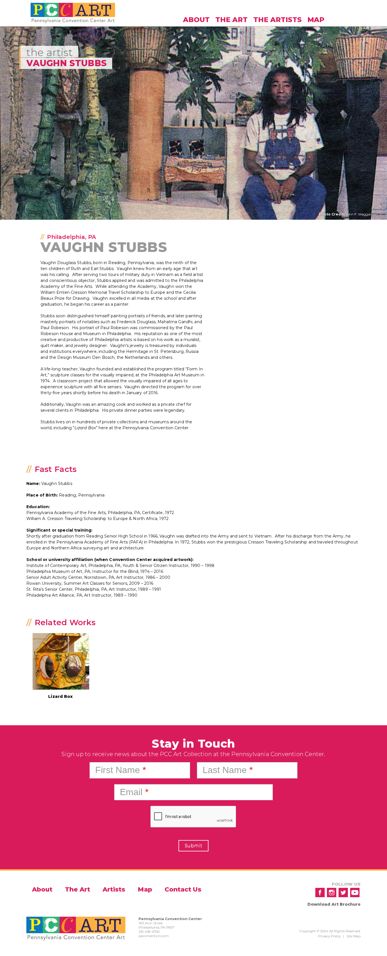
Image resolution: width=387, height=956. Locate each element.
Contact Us (183, 889)
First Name (120, 770)
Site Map (353, 936)
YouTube (355, 892)
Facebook (320, 892)
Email (134, 792)
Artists (114, 889)
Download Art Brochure (334, 904)
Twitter (343, 892)
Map (315, 20)
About (196, 20)
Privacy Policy (329, 936)
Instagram (331, 892)
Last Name (228, 770)
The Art (231, 20)
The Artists (277, 20)
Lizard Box (60, 696)
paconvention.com (154, 936)
